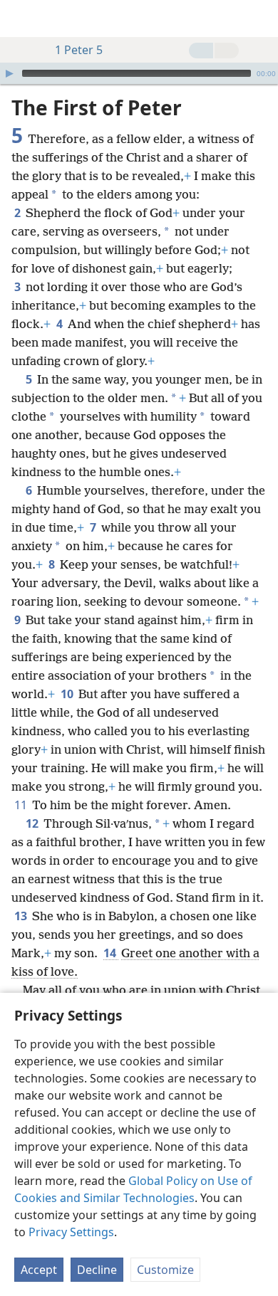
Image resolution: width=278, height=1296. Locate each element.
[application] (139, 73)
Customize (165, 1269)
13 (21, 916)
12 (33, 823)
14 (110, 953)
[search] (260, 18)
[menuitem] (21, 18)
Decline (97, 1269)
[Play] (9, 73)
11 (21, 805)
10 (68, 694)
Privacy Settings (71, 1232)
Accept (39, 1269)
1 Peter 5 (79, 50)
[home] (21, 18)
